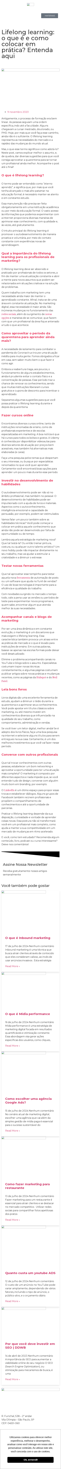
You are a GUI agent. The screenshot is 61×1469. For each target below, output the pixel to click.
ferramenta (23, 577)
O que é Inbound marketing (27, 938)
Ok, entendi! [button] (31, 1459)
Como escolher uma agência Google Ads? (28, 1100)
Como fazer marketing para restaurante (27, 1186)
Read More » (12, 966)
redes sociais (8, 314)
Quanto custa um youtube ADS (30, 1273)
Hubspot (41, 677)
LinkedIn (9, 790)
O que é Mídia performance (27, 1014)
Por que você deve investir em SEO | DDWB (30, 1345)
